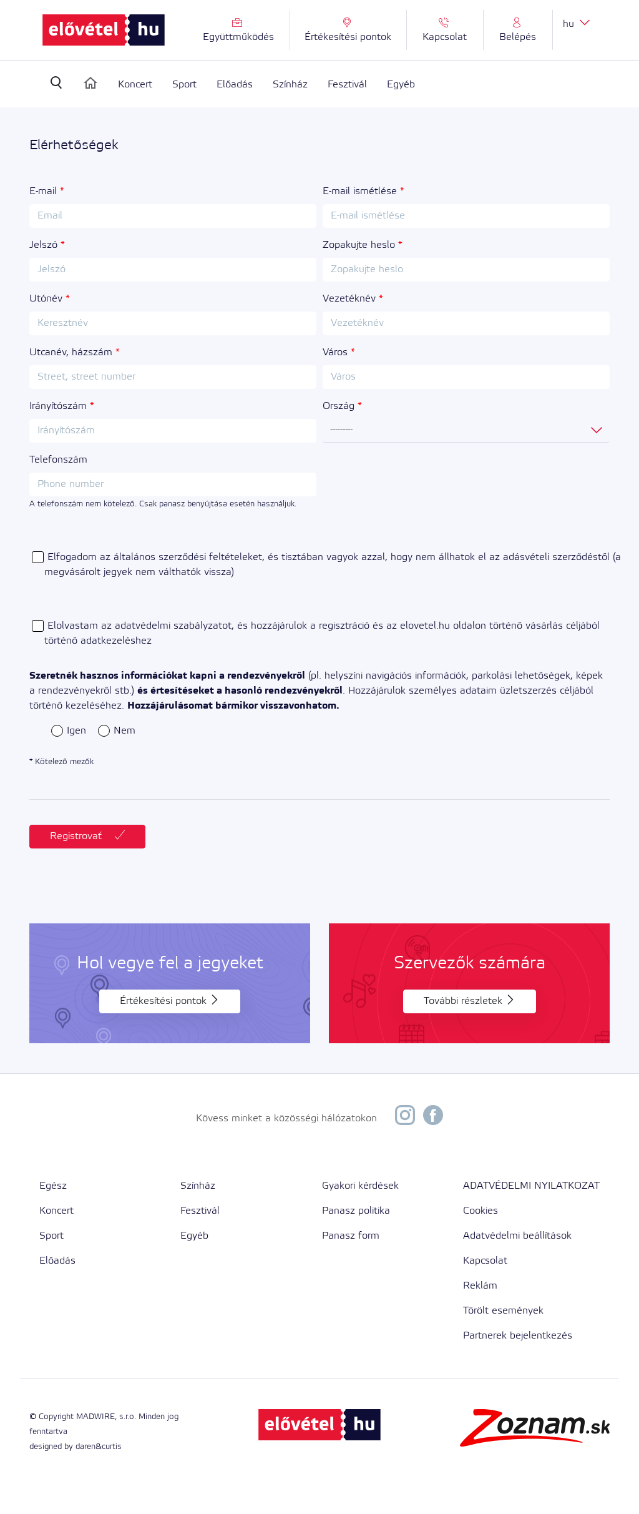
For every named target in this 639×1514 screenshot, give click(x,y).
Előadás (235, 84)
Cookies (480, 1211)
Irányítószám (58, 406)
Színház (290, 84)
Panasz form (350, 1236)
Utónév (45, 298)
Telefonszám (58, 460)
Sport (184, 84)
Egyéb (401, 84)
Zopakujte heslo (359, 245)
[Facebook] (433, 1118)
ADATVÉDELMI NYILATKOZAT (531, 1186)
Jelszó (43, 245)
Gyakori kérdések (360, 1186)
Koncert (135, 84)
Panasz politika (356, 1211)
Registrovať (77, 836)
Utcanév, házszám (70, 352)
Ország (338, 406)
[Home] (90, 83)
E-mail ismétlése (360, 191)
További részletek (464, 1001)
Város (335, 352)
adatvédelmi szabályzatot (173, 626)
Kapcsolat (485, 1261)
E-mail (43, 191)
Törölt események (503, 1310)
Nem (124, 730)
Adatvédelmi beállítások (517, 1236)
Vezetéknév (349, 298)
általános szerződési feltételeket (188, 557)
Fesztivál (347, 84)
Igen (76, 730)
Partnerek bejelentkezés (517, 1335)
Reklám (480, 1285)
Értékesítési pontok (165, 1001)
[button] (518, 30)
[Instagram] (405, 1118)
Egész (53, 1186)
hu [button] (570, 24)
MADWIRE (95, 1416)
